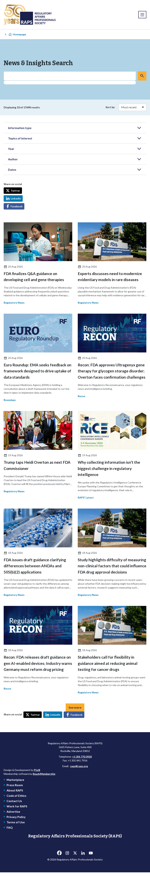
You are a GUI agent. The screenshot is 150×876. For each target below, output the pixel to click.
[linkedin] (83, 853)
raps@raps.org (79, 766)
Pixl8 (37, 770)
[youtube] (90, 853)
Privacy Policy (16, 817)
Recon (81, 396)
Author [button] (13, 159)
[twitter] (75, 853)
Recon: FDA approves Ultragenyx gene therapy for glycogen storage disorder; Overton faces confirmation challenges (111, 371)
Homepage (19, 34)
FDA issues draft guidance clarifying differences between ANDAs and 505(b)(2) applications (35, 565)
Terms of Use (16, 822)
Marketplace (15, 779)
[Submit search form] (142, 76)
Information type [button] (19, 128)
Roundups (10, 399)
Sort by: (110, 107)
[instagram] (67, 853)
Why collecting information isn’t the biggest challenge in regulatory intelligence (109, 468)
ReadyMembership (44, 773)
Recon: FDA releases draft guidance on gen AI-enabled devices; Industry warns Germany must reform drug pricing (38, 663)
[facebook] (59, 853)
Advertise (13, 811)
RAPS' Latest (86, 497)
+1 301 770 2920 (82, 756)
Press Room (15, 785)
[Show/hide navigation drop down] (142, 14)
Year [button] (11, 148)
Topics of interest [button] (20, 138)
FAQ (10, 827)
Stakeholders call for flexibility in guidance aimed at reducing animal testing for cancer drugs (107, 663)
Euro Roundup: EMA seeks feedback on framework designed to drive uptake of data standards (37, 371)
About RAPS (15, 790)
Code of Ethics (16, 795)
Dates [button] (12, 169)
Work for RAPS (17, 806)
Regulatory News (14, 302)
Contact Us (14, 801)
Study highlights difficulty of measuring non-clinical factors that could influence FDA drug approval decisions (112, 565)
